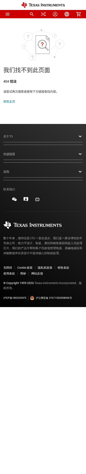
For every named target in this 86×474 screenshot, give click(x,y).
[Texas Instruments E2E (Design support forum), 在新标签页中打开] (25, 200)
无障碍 (7, 267)
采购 (6, 171)
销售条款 (63, 267)
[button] (7, 14)
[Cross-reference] (43, 14)
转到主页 (9, 101)
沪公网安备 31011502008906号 (54, 297)
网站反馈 (37, 273)
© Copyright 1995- (18, 283)
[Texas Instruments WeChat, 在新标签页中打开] (14, 200)
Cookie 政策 (25, 267)
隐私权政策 (45, 267)
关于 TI (8, 136)
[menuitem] (32, 14)
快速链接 (9, 154)
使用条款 (9, 273)
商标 (23, 273)
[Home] (43, 5)
